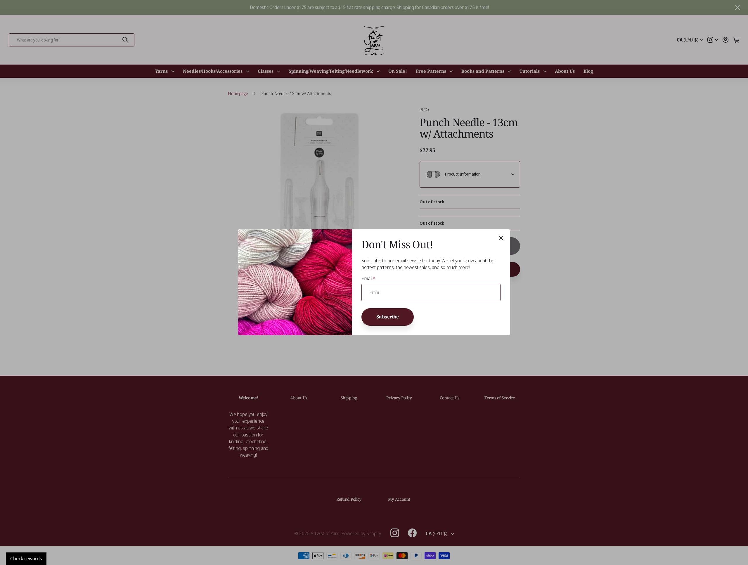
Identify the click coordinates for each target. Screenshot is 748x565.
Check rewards (26, 558)
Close (501, 238)
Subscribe (387, 317)
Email (368, 278)
